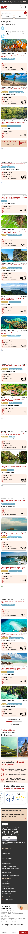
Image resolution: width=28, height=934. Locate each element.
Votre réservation (6, 893)
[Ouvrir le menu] (25, 7)
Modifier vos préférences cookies (10, 875)
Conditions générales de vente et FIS (10, 869)
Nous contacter (6, 883)
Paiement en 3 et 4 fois (8, 888)
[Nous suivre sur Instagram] (8, 833)
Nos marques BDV (6, 853)
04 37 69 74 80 (8, 837)
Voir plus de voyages (14, 724)
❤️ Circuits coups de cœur (9, 902)
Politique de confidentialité (9, 866)
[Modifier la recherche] (25, 12)
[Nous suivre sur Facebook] (4, 833)
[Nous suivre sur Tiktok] (13, 833)
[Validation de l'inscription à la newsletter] (25, 819)
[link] (21, 7)
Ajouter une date (6, 13)
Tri (8, 17)
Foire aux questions (7, 881)
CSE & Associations (7, 858)
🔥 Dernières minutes (7, 899)
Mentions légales (6, 872)
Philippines (6, 12)
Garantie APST (5, 886)
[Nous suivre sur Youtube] (17, 833)
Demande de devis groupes (9, 891)
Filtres (21, 17)
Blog (3, 856)
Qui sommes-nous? (7, 851)
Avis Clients (5, 861)
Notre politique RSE (7, 863)
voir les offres (20, 3)
